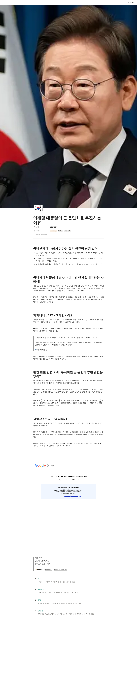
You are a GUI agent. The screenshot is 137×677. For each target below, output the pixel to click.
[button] (131, 2)
